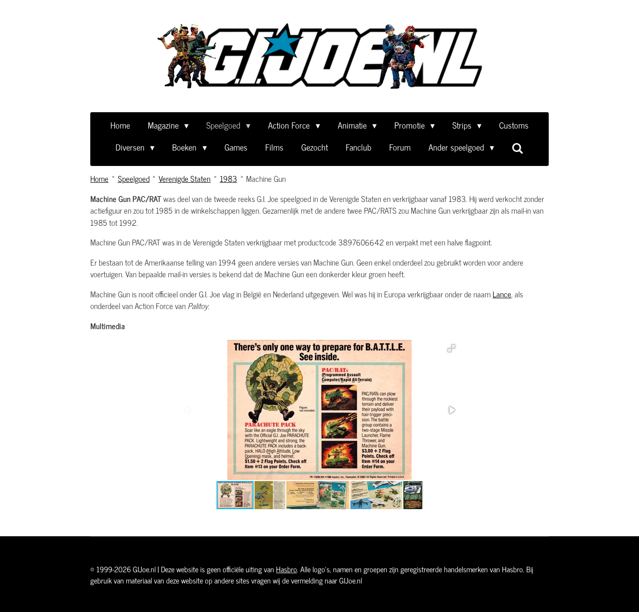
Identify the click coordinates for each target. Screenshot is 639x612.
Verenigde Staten (185, 178)
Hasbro (286, 569)
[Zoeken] (517, 147)
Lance (502, 294)
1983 (228, 178)
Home (99, 178)
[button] (451, 348)
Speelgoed (134, 178)
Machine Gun (266, 178)
